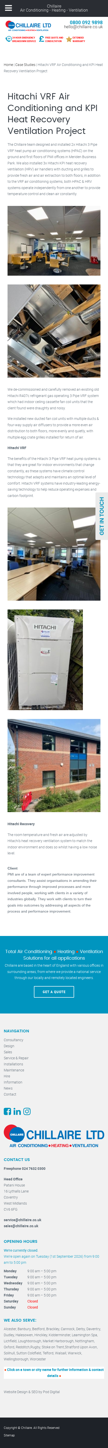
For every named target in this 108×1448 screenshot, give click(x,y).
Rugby (35, 1347)
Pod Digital (51, 1391)
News (8, 1088)
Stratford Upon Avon (81, 1347)
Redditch (23, 1347)
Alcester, (11, 1328)
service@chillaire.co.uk (22, 1219)
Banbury (24, 1328)
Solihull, (10, 1353)
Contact (10, 1094)
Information (13, 1082)
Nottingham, (85, 1340)
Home (8, 64)
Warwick (74, 1353)
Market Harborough (58, 1340)
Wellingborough (16, 1359)
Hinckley (40, 1334)
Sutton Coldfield (28, 1353)
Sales (8, 1051)
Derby (80, 1328)
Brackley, (53, 1328)
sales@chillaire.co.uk (21, 1225)
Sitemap (9, 1435)
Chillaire (54, 6)
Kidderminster (59, 1334)
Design (9, 1045)
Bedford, (39, 1328)
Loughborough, (30, 1340)
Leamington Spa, (85, 1334)
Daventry (93, 1328)
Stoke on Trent (53, 1347)
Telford (48, 1353)
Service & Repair (16, 1058)
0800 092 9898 (86, 22)
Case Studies (25, 64)
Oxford (9, 1347)
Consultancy (13, 1039)
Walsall (60, 1353)
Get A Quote (54, 992)
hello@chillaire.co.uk (83, 26)
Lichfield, (11, 1340)
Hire (7, 1076)
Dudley (9, 1334)
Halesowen (24, 1334)
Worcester (38, 1359)
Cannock (68, 1328)
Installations (13, 1064)
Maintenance (14, 1070)
